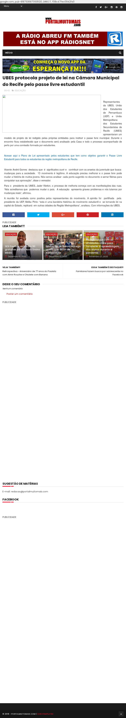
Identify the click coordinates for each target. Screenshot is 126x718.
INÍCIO (9, 52)
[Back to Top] (121, 713)
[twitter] (101, 7)
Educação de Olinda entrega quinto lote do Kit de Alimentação (63, 249)
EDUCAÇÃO (20, 90)
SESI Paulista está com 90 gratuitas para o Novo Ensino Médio (22, 249)
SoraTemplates (45, 714)
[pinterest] (117, 7)
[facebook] (96, 7)
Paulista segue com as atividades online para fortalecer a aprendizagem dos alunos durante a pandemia (102, 246)
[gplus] (106, 7)
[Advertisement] (63, 390)
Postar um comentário (20, 294)
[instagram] (112, 7)
